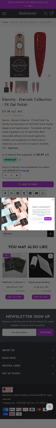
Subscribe (48, 218)
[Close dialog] (53, 199)
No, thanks (41, 222)
